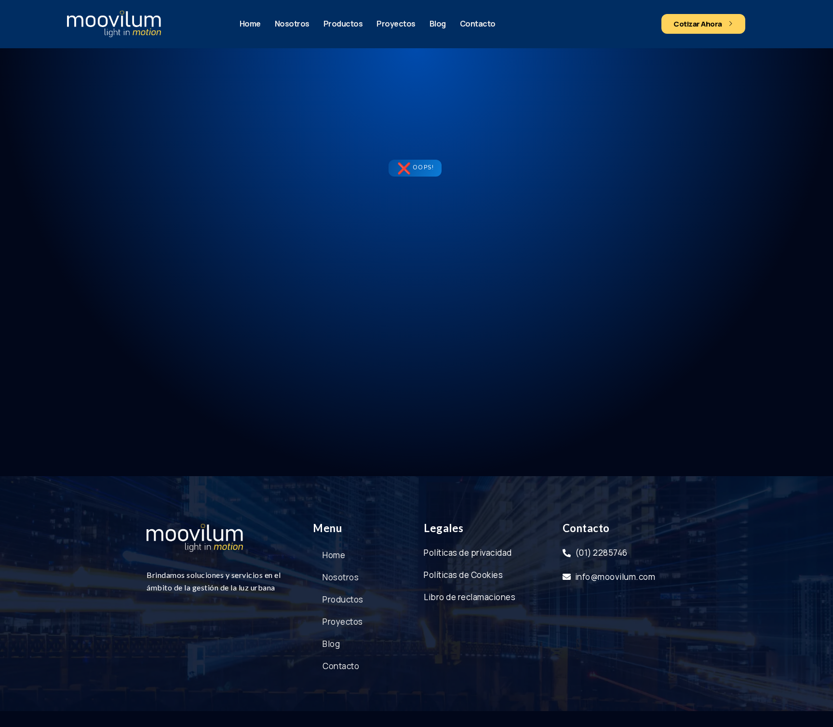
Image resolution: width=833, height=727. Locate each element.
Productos (343, 23)
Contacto (478, 23)
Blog (438, 23)
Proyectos (396, 23)
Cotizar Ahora (697, 24)
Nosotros (292, 23)
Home (250, 23)
